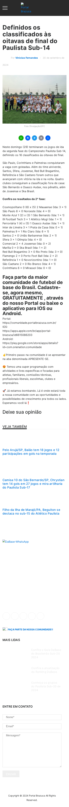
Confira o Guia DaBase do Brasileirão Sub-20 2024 (46, 653)
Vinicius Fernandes (26, 57)
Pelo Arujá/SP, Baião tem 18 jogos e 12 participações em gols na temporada (31, 451)
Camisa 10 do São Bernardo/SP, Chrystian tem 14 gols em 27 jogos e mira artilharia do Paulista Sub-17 (33, 483)
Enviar (11, 774)
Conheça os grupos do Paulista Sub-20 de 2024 (45, 686)
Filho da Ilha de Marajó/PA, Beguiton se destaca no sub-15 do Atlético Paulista (31, 511)
